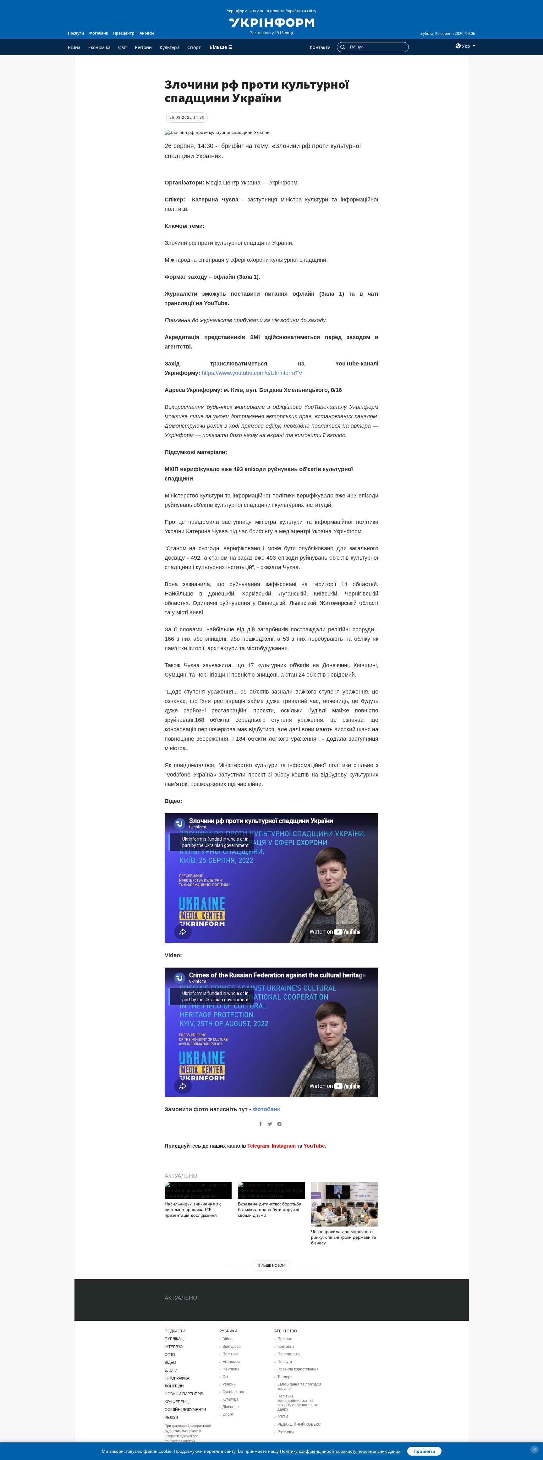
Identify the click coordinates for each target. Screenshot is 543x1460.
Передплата (288, 1354)
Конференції (177, 1402)
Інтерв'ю (174, 1347)
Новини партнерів (184, 1394)
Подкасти (175, 1331)
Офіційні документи (185, 1410)
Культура (170, 47)
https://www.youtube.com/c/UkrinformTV (252, 373)
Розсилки (285, 1432)
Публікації (175, 1339)
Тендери (285, 1377)
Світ (122, 47)
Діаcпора (230, 1407)
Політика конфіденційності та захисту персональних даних (297, 1403)
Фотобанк (98, 33)
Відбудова (231, 1346)
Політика (230, 1354)
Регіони (143, 47)
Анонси (147, 33)
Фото (170, 1355)
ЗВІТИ (282, 1417)
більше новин (271, 1265)
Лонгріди (174, 1386)
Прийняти (424, 1451)
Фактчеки (230, 1369)
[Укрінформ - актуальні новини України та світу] (271, 22)
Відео (170, 1362)
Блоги (171, 1370)
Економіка (99, 47)
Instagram (284, 1146)
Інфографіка (177, 1378)
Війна (74, 47)
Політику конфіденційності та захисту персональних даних (340, 1451)
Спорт (194, 47)
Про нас (284, 1339)
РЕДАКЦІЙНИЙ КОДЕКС (299, 1424)
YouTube (314, 1146)
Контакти (320, 47)
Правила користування (298, 1369)
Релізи (171, 1417)
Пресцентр (123, 33)
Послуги (76, 33)
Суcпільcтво (233, 1392)
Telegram (258, 1146)
